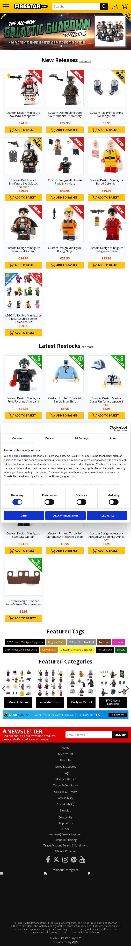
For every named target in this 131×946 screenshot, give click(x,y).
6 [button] (72, 46)
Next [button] (128, 31)
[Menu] (6, 6)
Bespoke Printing (65, 840)
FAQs (65, 829)
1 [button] (59, 46)
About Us (65, 760)
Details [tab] (49, 438)
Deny (24, 515)
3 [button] (64, 46)
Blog (66, 773)
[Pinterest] (74, 859)
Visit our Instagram (65, 870)
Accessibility (65, 798)
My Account (65, 754)
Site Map (65, 810)
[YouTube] (82, 859)
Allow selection (65, 515)
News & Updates (65, 766)
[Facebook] (48, 859)
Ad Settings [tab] (81, 438)
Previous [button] (3, 31)
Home (65, 748)
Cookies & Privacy (65, 792)
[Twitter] (56, 859)
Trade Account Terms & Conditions (65, 845)
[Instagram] (65, 859)
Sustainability (65, 804)
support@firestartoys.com (65, 834)
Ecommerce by (62, 942)
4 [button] (67, 46)
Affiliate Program (65, 851)
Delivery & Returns (65, 779)
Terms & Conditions (65, 785)
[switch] (49, 502)
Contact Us (65, 817)
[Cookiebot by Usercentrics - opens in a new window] (112, 428)
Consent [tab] (17, 438)
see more (85, 61)
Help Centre (65, 823)
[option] (65, 31)
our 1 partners (23, 455)
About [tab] (113, 438)
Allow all (107, 515)
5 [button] (70, 46)
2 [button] (61, 46)
